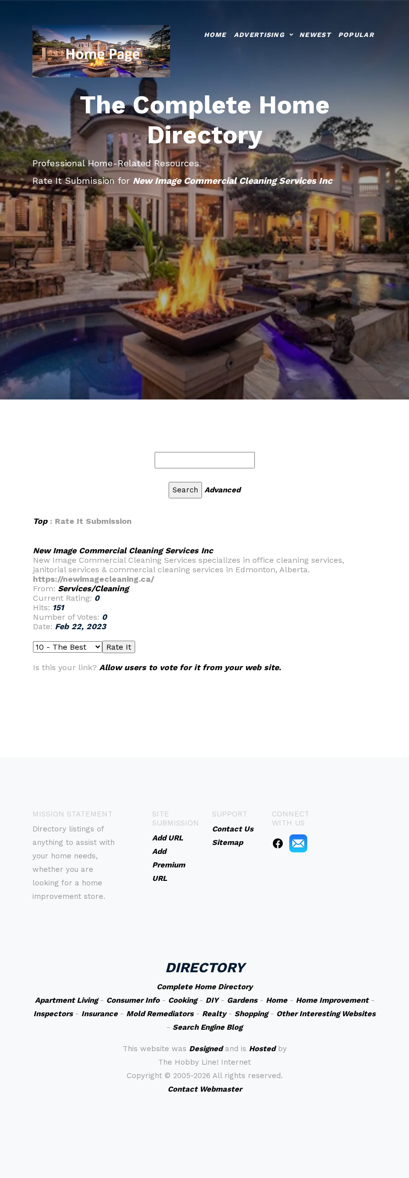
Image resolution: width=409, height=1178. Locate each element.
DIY (211, 1000)
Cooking (182, 1000)
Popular (356, 34)
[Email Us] (298, 842)
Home (215, 34)
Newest (315, 34)
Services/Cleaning (93, 588)
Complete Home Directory (204, 986)
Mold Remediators (160, 1013)
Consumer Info (133, 1000)
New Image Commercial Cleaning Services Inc (123, 550)
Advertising (259, 34)
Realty (214, 1013)
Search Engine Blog (207, 1027)
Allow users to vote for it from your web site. (190, 667)
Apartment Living (66, 1000)
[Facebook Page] (278, 842)
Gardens (242, 1000)
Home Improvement (332, 1000)
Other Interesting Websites (326, 1013)
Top (41, 521)
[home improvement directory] (101, 50)
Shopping (251, 1013)
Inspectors (53, 1013)
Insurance (99, 1013)
